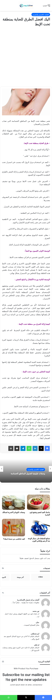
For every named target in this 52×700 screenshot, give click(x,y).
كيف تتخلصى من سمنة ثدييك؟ (14, 539)
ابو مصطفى (35, 634)
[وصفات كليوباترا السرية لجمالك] (13, 502)
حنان (37, 622)
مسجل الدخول (34, 558)
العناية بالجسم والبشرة (41, 15)
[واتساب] (29, 448)
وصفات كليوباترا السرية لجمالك (13, 512)
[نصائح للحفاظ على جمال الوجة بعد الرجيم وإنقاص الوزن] (38, 527)
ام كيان (36, 645)
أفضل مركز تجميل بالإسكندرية (28, 600)
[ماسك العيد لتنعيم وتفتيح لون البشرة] (38, 502)
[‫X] (41, 448)
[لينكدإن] (35, 448)
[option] (26, 469)
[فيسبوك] (47, 448)
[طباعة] (10, 448)
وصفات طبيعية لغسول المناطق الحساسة (28, 473)
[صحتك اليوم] (26, 5)
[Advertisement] (26, 57)
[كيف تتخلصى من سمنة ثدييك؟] (13, 527)
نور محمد (36, 611)
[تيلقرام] (22, 448)
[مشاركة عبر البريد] (16, 448)
